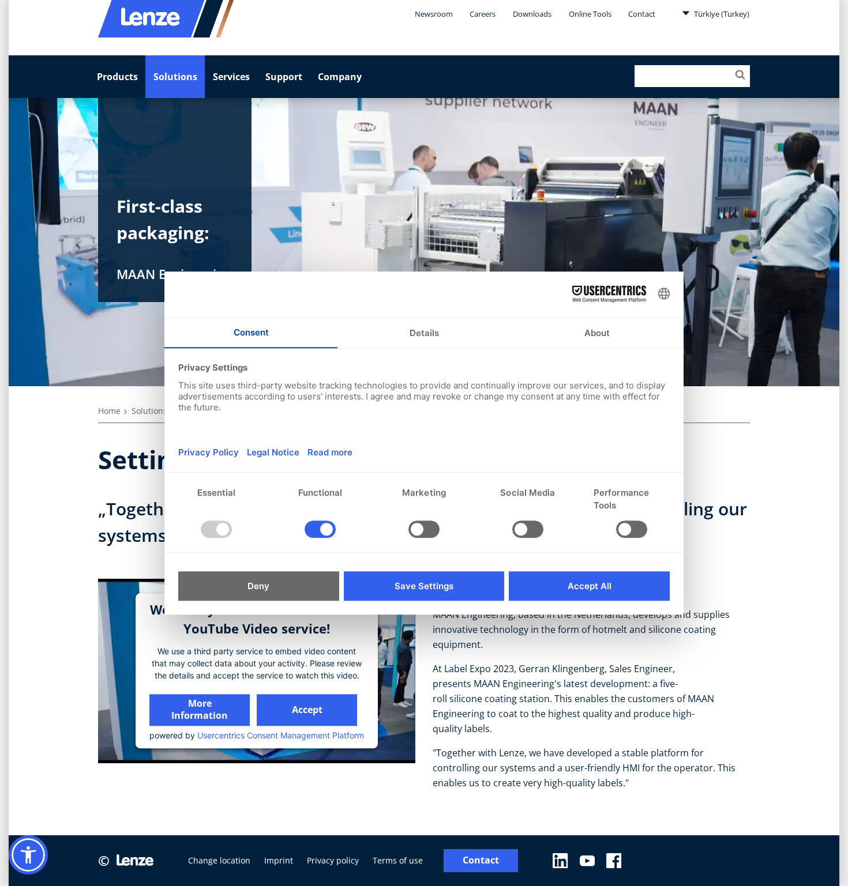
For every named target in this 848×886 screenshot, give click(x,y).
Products (117, 76)
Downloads (532, 14)
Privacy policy (333, 860)
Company (340, 76)
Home (109, 410)
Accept (307, 709)
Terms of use (398, 860)
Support (283, 76)
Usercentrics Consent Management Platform (280, 735)
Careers (483, 14)
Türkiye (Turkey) (720, 14)
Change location (219, 860)
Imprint (278, 860)
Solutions (175, 76)
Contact (641, 14)
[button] (28, 855)
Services (231, 76)
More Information (199, 709)
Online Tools (590, 14)
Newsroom (434, 14)
